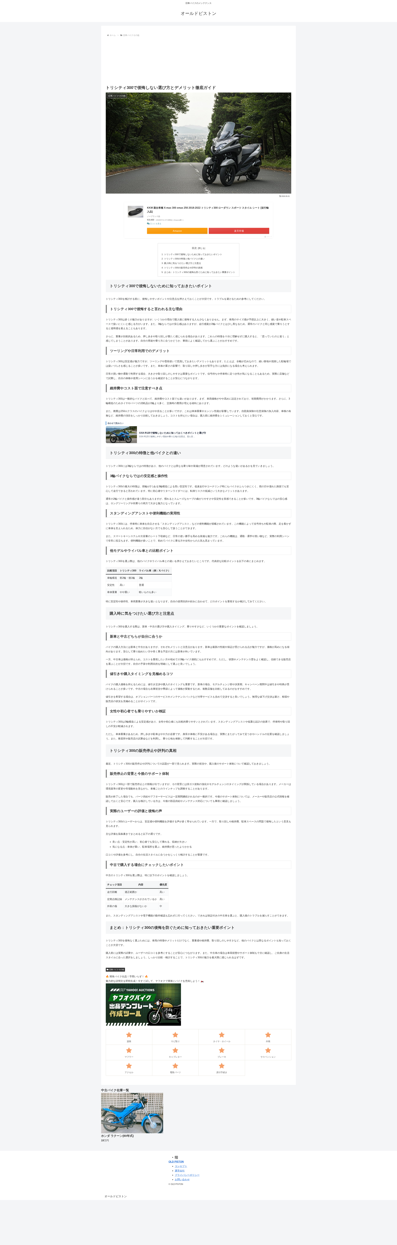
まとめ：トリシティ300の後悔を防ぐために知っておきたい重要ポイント (199, 272)
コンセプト (181, 1166)
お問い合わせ (182, 1179)
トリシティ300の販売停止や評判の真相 (183, 267)
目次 (194, 248)
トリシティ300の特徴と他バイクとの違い (184, 258)
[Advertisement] (198, 61)
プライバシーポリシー (187, 1175)
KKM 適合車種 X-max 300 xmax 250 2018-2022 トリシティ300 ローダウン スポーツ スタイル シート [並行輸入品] (208, 209)
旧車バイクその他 (116, 970)
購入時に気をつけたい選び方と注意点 (182, 263)
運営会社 (180, 1170)
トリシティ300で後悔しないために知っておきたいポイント (193, 254)
